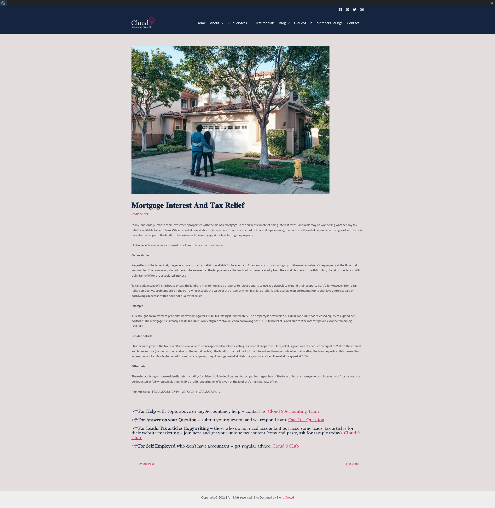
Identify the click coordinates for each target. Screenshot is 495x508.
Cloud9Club (303, 23)
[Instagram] (347, 9)
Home (201, 23)
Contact (353, 23)
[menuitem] (3, 3)
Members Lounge (330, 23)
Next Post (354, 463)
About (214, 23)
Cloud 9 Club (285, 446)
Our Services (237, 23)
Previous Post (143, 463)
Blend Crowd (285, 497)
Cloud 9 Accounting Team (294, 411)
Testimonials (265, 23)
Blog (282, 23)
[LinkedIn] (354, 9)
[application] (221, 23)
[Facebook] (340, 9)
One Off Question (306, 420)
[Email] (362, 9)
